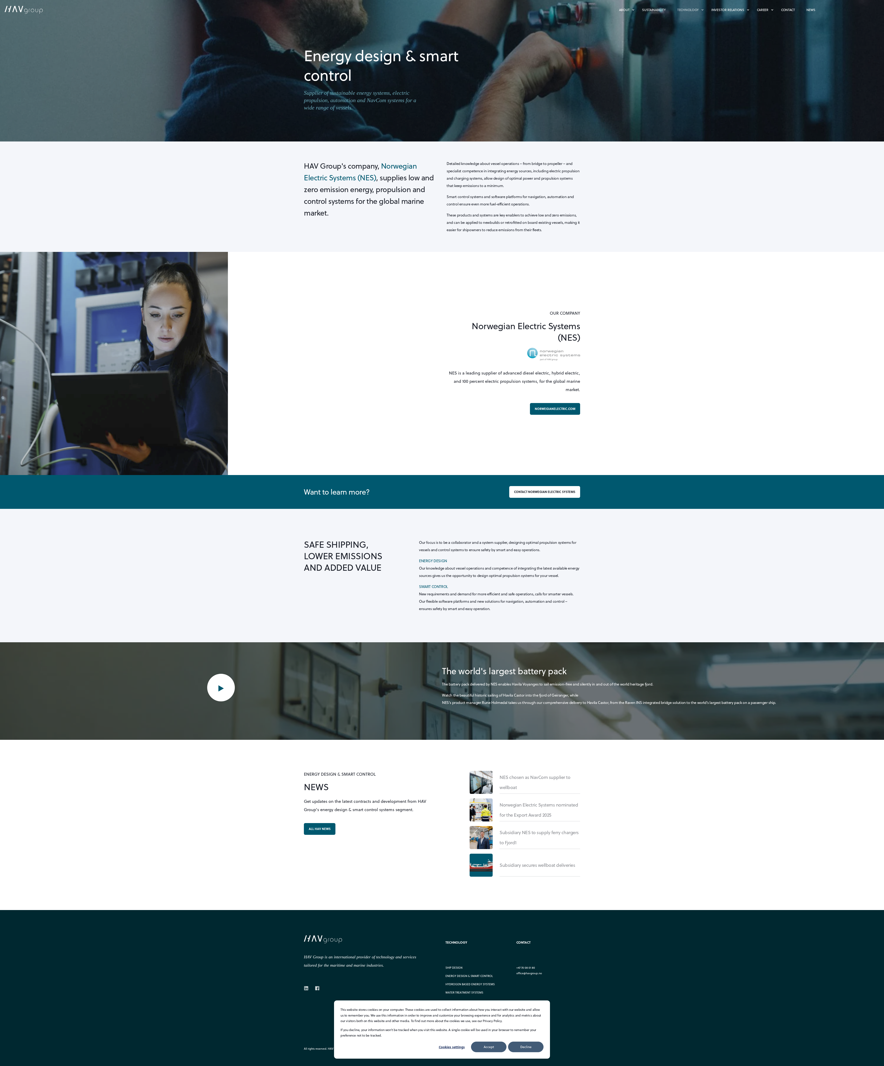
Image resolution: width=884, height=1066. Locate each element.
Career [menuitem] (762, 10)
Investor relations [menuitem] (727, 10)
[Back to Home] (30, 9)
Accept (489, 1047)
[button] (221, 687)
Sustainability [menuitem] (654, 10)
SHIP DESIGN (453, 968)
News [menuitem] (810, 10)
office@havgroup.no (529, 973)
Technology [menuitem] (688, 10)
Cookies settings (452, 1047)
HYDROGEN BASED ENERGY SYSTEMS (470, 984)
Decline (526, 1047)
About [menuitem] (624, 10)
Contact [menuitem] (788, 10)
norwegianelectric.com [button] (555, 408)
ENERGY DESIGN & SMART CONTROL (469, 976)
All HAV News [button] (320, 829)
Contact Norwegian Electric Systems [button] (544, 492)
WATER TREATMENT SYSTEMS (464, 992)
